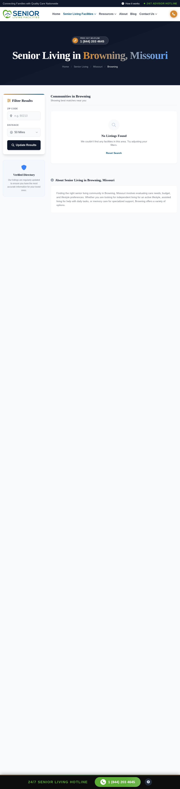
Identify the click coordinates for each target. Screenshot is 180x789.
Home (56, 13)
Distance (13, 125)
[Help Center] (148, 781)
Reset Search (114, 153)
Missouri (97, 66)
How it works (132, 3)
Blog (133, 13)
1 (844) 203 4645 (92, 41)
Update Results (26, 145)
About (123, 13)
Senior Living (81, 66)
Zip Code (12, 108)
